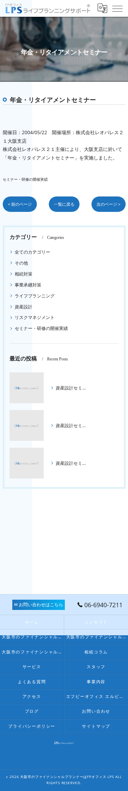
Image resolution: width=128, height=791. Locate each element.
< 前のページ (20, 204)
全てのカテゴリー (32, 252)
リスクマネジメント (35, 317)
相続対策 (23, 274)
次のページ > (108, 204)
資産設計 (23, 307)
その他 (21, 263)
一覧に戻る (64, 204)
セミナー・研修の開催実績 (25, 179)
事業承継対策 (28, 285)
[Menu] (117, 8)
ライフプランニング (35, 296)
